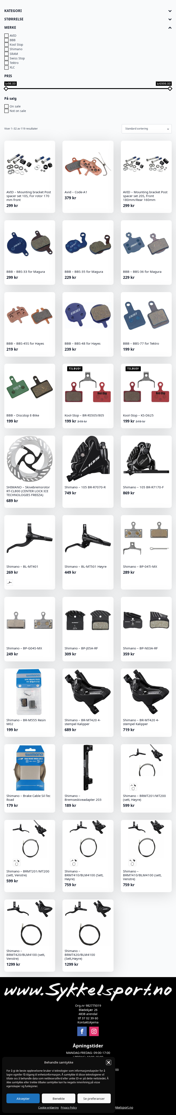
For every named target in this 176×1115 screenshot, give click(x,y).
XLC (12, 67)
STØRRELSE (13, 19)
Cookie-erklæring (48, 1107)
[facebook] (82, 1031)
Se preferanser (94, 1098)
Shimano (16, 49)
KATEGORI (13, 11)
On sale (15, 106)
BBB (12, 40)
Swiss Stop (17, 58)
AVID (13, 35)
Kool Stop (16, 45)
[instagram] (94, 1031)
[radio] (9, 582)
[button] (108, 1062)
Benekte (59, 1098)
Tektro (14, 63)
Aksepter (23, 1098)
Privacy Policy (69, 1107)
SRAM (14, 54)
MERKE (10, 28)
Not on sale (18, 111)
